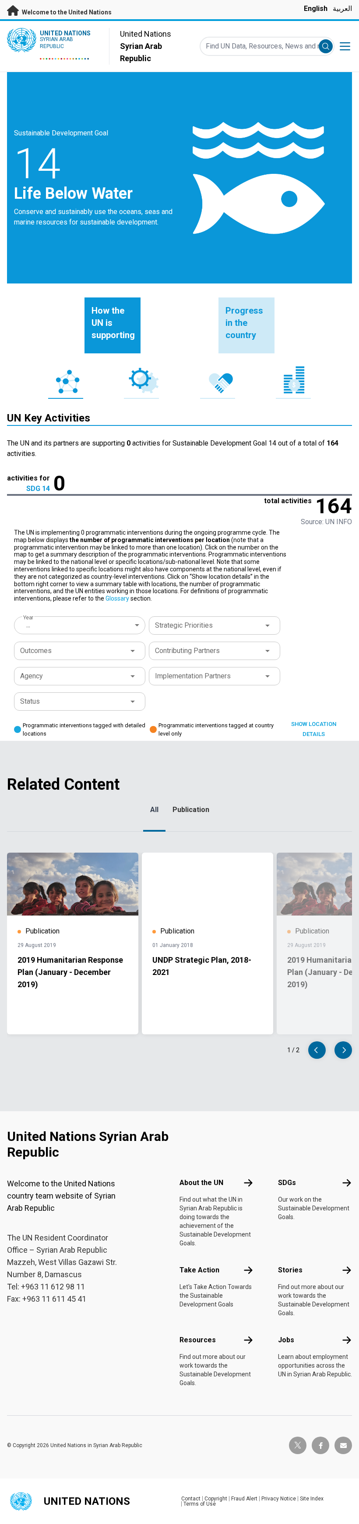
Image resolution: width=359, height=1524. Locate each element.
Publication (190, 809)
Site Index (312, 1499)
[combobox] (80, 625)
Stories (290, 1270)
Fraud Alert (244, 1499)
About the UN (201, 1182)
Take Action (199, 1270)
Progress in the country (244, 322)
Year (28, 618)
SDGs (287, 1182)
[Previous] (317, 1050)
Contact (191, 1499)
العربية (342, 8)
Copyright (215, 1499)
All (154, 809)
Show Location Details (313, 729)
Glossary (117, 598)
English (315, 8)
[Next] (343, 1050)
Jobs (286, 1340)
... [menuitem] (28, 625)
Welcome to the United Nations (66, 12)
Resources (198, 1340)
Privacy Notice (278, 1499)
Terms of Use (199, 1504)
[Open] (267, 625)
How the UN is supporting (113, 322)
